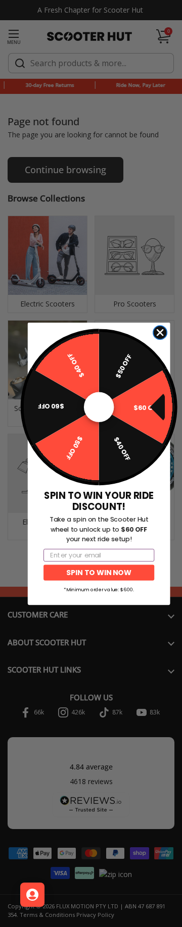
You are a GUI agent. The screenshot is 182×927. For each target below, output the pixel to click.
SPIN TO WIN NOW (98, 572)
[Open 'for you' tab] (32, 895)
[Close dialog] (160, 332)
